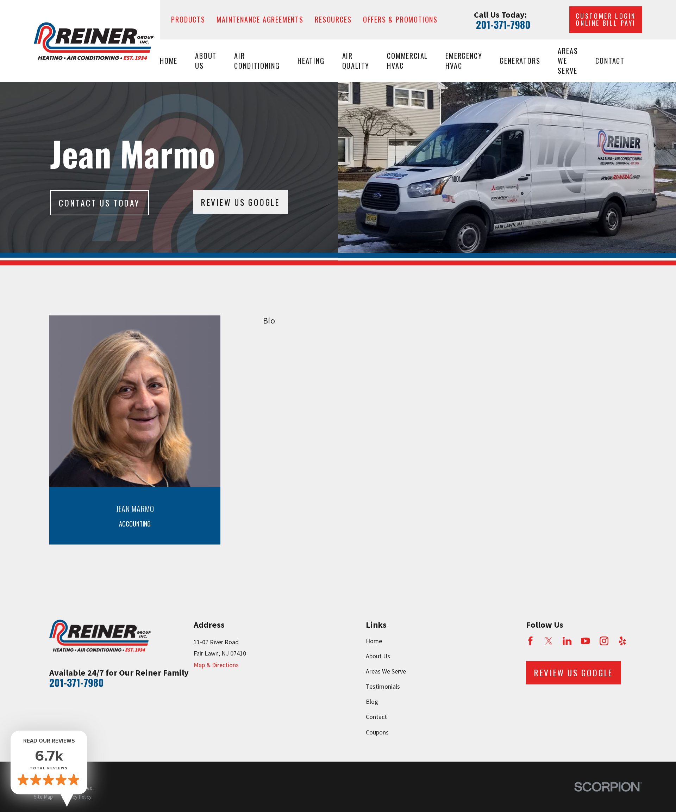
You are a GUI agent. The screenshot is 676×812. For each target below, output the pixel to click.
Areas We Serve (386, 671)
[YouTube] (585, 640)
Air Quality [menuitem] (356, 60)
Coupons (377, 732)
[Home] (94, 41)
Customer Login (606, 19)
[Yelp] (622, 640)
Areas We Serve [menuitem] (568, 61)
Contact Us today (99, 203)
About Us (378, 656)
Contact (376, 717)
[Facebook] (530, 640)
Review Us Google (240, 202)
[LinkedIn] (567, 640)
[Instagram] (604, 640)
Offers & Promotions (400, 19)
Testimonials (383, 686)
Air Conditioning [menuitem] (257, 60)
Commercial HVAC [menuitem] (407, 60)
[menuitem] (43, 796)
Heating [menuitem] (311, 60)
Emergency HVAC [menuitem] (463, 60)
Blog (372, 701)
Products (188, 19)
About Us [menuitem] (206, 60)
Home (374, 641)
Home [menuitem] (168, 60)
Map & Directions (216, 665)
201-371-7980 (503, 25)
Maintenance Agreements (260, 19)
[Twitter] (548, 640)
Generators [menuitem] (520, 60)
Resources (333, 19)
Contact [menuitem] (610, 60)
